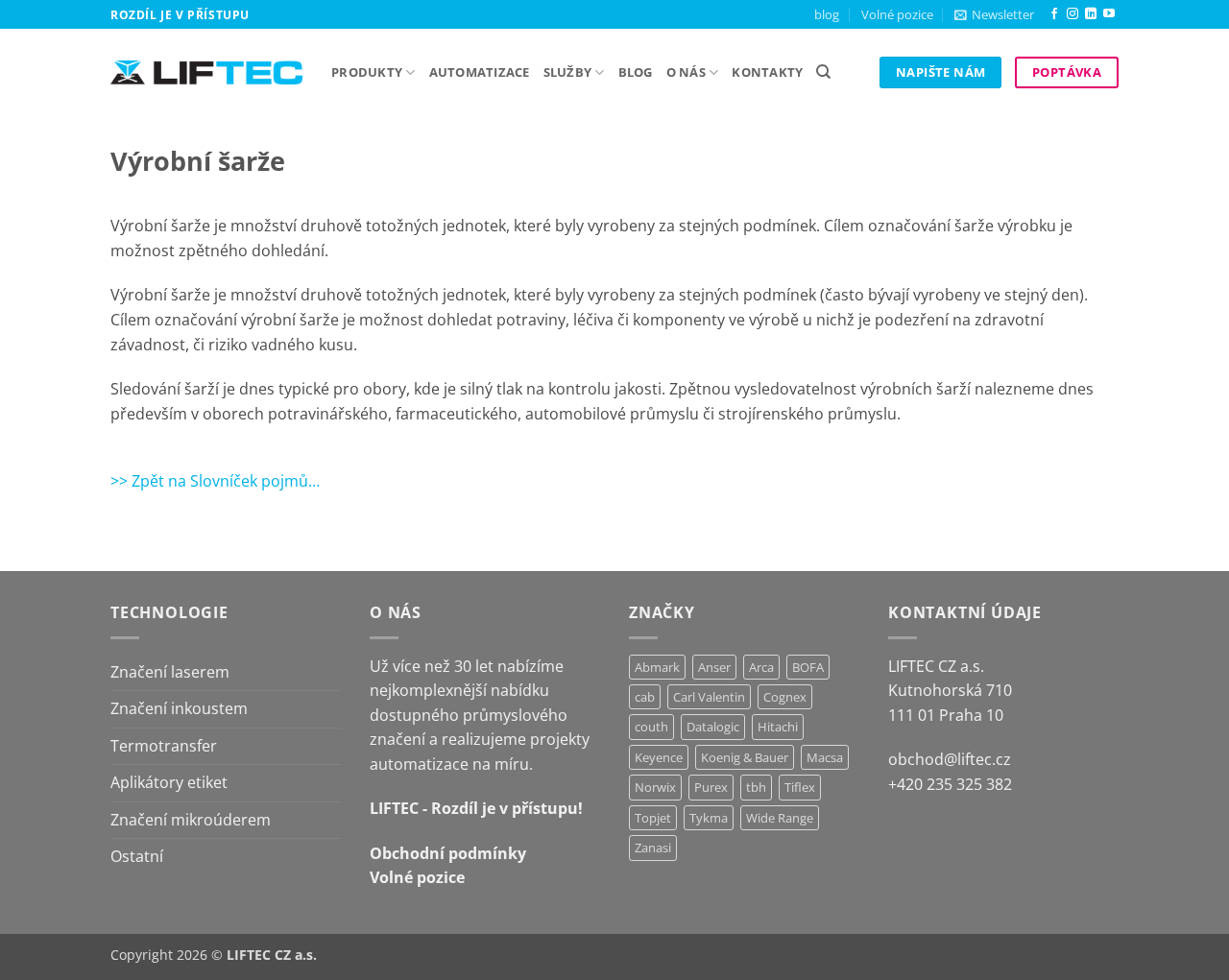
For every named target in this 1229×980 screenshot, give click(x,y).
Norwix (655, 787)
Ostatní (136, 856)
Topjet (653, 817)
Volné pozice (897, 14)
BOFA (808, 667)
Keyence (659, 757)
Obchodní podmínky (448, 853)
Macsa (825, 757)
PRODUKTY (366, 72)
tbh (756, 787)
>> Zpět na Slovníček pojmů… (215, 480)
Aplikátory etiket (169, 782)
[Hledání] (823, 72)
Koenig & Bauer (744, 757)
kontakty (767, 72)
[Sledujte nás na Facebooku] (1054, 14)
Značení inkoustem (179, 708)
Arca (761, 667)
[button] (994, 14)
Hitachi (778, 726)
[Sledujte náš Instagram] (1072, 14)
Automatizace (479, 72)
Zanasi (653, 847)
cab (645, 696)
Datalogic (713, 726)
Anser (714, 667)
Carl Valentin (709, 696)
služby (567, 72)
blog (826, 14)
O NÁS (686, 72)
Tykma (708, 817)
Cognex (785, 696)
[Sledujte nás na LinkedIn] (1090, 14)
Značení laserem (169, 671)
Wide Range (779, 817)
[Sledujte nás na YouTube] (1109, 14)
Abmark (657, 667)
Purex (711, 787)
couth (651, 726)
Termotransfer (163, 745)
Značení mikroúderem (190, 819)
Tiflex (799, 787)
